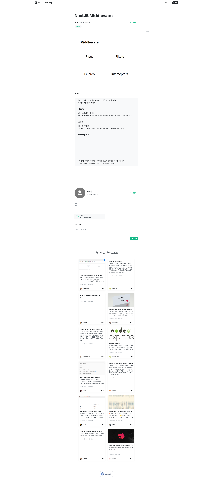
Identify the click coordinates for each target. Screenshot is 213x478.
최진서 (76, 23)
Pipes (147, 31)
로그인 (175, 3)
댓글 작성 (134, 239)
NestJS (78, 26)
